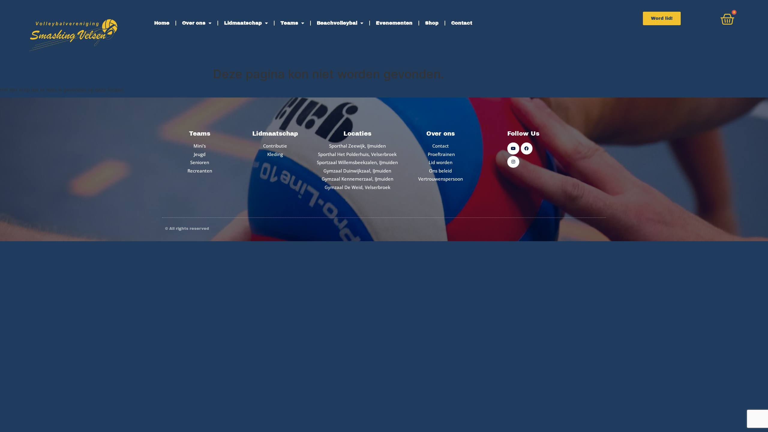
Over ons (194, 23)
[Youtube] (513, 148)
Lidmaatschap (243, 23)
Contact (461, 23)
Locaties (357, 133)
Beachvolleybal (337, 23)
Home (162, 23)
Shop (432, 23)
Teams (289, 23)
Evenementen (394, 23)
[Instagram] (513, 162)
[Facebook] (526, 148)
